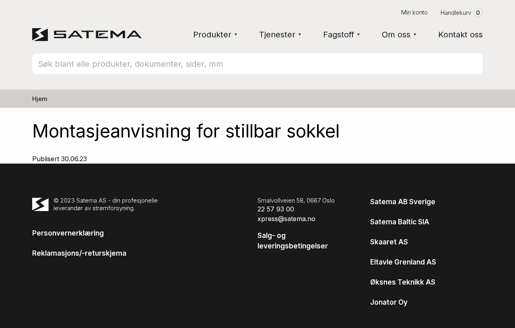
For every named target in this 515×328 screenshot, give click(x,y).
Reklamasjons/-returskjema (79, 253)
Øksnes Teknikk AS (402, 282)
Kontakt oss (460, 34)
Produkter (212, 34)
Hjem (39, 98)
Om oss (396, 34)
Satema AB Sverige (402, 202)
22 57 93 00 (276, 209)
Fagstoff (338, 34)
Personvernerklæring (68, 233)
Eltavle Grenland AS (403, 262)
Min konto (414, 12)
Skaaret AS (389, 242)
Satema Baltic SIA (399, 222)
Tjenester (277, 34)
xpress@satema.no (286, 219)
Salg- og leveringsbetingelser (293, 241)
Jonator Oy (389, 302)
